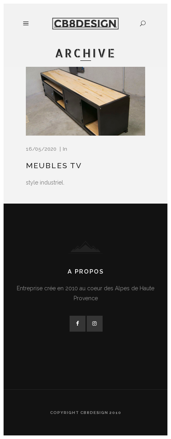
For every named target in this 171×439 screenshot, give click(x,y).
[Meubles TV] (85, 101)
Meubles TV (54, 165)
